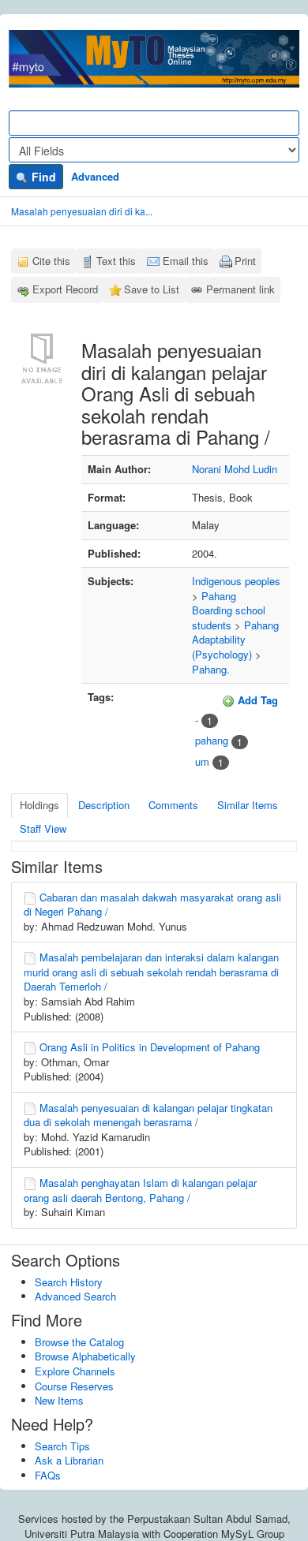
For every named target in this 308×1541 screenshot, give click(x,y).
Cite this (51, 260)
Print (245, 260)
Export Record (65, 289)
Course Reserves (74, 1386)
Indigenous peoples (236, 580)
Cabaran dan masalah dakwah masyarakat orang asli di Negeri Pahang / (152, 905)
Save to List (151, 289)
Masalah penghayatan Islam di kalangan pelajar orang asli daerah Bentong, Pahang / (140, 1190)
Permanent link (240, 289)
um (202, 761)
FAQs (48, 1475)
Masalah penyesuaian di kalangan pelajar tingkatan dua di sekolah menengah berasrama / (148, 1115)
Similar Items (247, 804)
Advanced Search (75, 1296)
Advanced (95, 176)
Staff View (43, 828)
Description (104, 804)
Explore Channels (75, 1371)
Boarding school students (228, 617)
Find (42, 177)
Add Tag (256, 699)
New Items (59, 1400)
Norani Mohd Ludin (234, 468)
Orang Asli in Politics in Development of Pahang (149, 1046)
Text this (116, 260)
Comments (173, 804)
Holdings (39, 804)
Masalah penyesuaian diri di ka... (81, 211)
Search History (69, 1281)
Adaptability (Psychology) (222, 647)
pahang (211, 740)
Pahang (218, 595)
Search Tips (62, 1445)
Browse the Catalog (79, 1341)
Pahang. (211, 669)
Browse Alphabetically (85, 1356)
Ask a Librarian (69, 1460)
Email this (185, 260)
